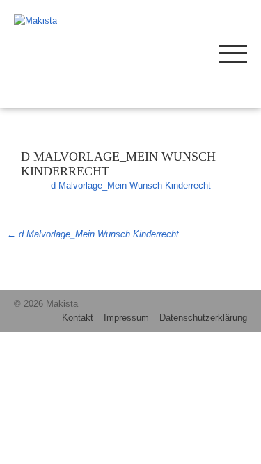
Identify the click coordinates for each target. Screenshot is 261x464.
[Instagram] (155, 52)
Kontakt (77, 317)
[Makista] (60, 21)
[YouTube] (196, 52)
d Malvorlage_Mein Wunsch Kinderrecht (131, 185)
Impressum (126, 317)
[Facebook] (175, 52)
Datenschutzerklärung (203, 317)
